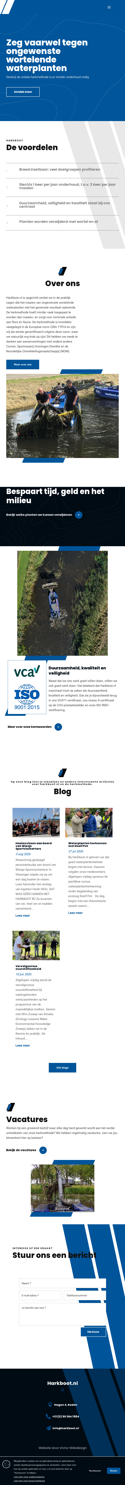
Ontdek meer (23, 92)
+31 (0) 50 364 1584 (65, 1416)
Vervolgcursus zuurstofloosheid (28, 967)
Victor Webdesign (73, 1448)
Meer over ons (23, 364)
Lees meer (23, 915)
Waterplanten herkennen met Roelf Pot (87, 844)
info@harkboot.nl (65, 1428)
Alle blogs (62, 1067)
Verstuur (93, 1332)
